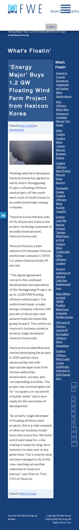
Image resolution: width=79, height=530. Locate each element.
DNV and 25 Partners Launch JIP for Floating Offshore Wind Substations (63, 334)
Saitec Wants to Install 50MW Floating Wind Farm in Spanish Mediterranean (64, 305)
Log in (51, 26)
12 (74, 439)
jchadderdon (16, 129)
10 (74, 429)
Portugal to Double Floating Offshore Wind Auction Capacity (62, 200)
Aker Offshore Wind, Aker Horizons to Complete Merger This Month (63, 113)
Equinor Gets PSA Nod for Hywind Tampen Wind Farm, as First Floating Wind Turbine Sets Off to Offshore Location (63, 240)
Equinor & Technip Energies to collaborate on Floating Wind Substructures (64, 85)
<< (74, 384)
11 (74, 434)
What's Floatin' (28, 493)
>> (74, 444)
